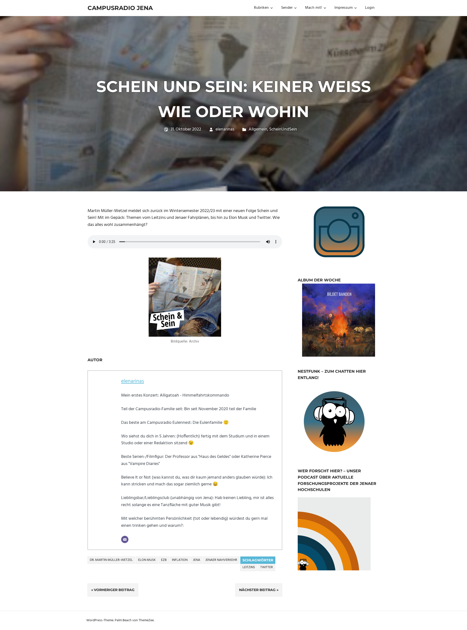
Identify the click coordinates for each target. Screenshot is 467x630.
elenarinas (225, 129)
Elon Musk (147, 560)
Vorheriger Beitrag (114, 590)
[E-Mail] (124, 539)
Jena (196, 560)
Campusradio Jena (120, 7)
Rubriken (261, 8)
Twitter (266, 567)
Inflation (180, 560)
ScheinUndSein (283, 129)
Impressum (343, 8)
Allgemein (258, 129)
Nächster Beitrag (257, 590)
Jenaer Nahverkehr (221, 560)
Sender (287, 8)
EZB (164, 560)
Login (370, 8)
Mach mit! (313, 8)
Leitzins (248, 567)
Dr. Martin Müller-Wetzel (111, 560)
